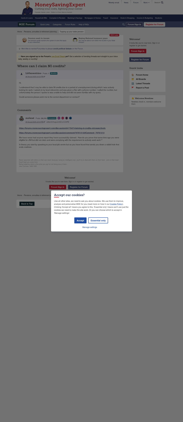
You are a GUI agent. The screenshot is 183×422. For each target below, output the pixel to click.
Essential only (98, 220)
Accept (80, 220)
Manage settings (89, 227)
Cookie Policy (116, 204)
